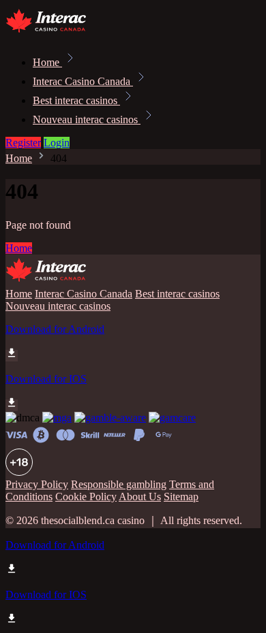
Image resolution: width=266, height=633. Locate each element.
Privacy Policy (36, 484)
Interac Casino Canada (83, 81)
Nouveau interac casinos (87, 119)
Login (57, 142)
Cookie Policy (86, 496)
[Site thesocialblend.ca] (51, 32)
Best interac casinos (76, 100)
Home (47, 62)
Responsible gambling (118, 484)
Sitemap (181, 496)
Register (23, 142)
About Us (140, 496)
